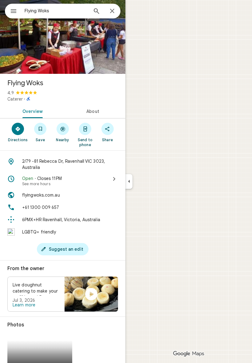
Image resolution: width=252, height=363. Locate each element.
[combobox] (56, 10)
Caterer (15, 99)
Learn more (24, 305)
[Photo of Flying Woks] (62, 37)
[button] (62, 294)
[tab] (31, 110)
